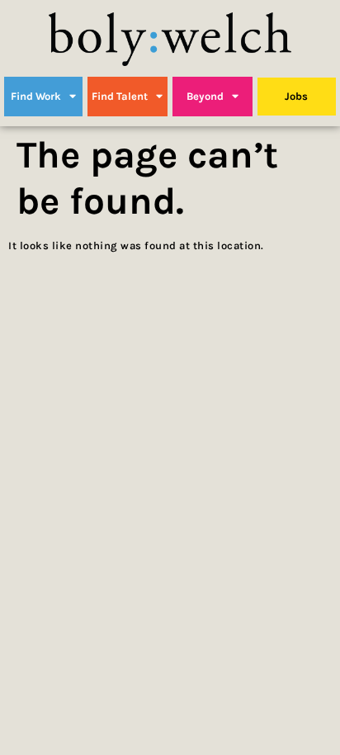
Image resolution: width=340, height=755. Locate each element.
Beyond (205, 96)
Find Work (36, 96)
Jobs (296, 96)
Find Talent (120, 96)
